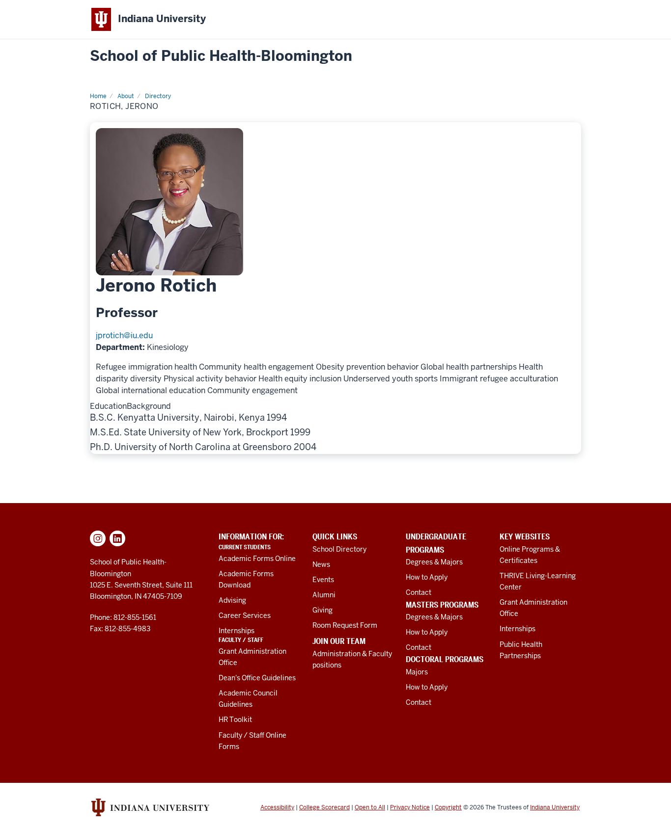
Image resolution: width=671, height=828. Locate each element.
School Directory (339, 549)
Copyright (448, 807)
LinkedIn (117, 538)
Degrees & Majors (434, 562)
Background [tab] (149, 406)
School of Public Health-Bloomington (221, 56)
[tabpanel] (335, 432)
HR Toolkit (235, 719)
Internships (236, 630)
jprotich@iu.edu (124, 335)
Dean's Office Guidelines (257, 677)
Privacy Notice (410, 807)
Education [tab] (108, 406)
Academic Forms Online (257, 558)
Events (323, 579)
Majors (417, 672)
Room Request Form (344, 625)
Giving (322, 610)
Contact (418, 592)
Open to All (370, 807)
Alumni (324, 594)
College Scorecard (324, 807)
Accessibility (277, 807)
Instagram (98, 538)
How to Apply (426, 577)
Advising (232, 600)
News (321, 564)
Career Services (245, 615)
